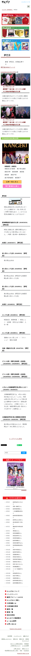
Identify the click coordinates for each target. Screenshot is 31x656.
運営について (25, 648)
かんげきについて (25, 2)
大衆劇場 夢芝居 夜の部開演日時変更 (14, 418)
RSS (21, 650)
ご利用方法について (15, 645)
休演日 (13, 242)
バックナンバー (12, 594)
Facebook (26, 650)
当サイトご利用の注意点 (16, 643)
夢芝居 (4, 196)
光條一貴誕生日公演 (15, 349)
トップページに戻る (15, 439)
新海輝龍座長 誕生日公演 (15, 224)
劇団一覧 (10, 609)
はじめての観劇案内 (14, 618)
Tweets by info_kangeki (15, 629)
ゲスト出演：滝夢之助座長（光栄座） (15, 362)
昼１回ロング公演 (14, 255)
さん (17, 506)
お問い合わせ (11, 624)
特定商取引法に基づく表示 (11, 650)
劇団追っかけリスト (7, 639)
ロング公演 (14, 315)
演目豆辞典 (11, 615)
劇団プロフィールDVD (15, 597)
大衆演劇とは (11, 603)
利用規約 (26, 643)
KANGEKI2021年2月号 (8, 72)
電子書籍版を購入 (12, 186)
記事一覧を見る (12, 182)
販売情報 (10, 636)
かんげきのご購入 (13, 600)
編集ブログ (26, 636)
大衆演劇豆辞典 (12, 606)
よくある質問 (11, 621)
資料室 (27, 639)
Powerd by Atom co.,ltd (23, 653)
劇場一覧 (10, 612)
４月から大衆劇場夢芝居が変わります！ (15, 388)
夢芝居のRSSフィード (8, 67)
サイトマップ (25, 640)
